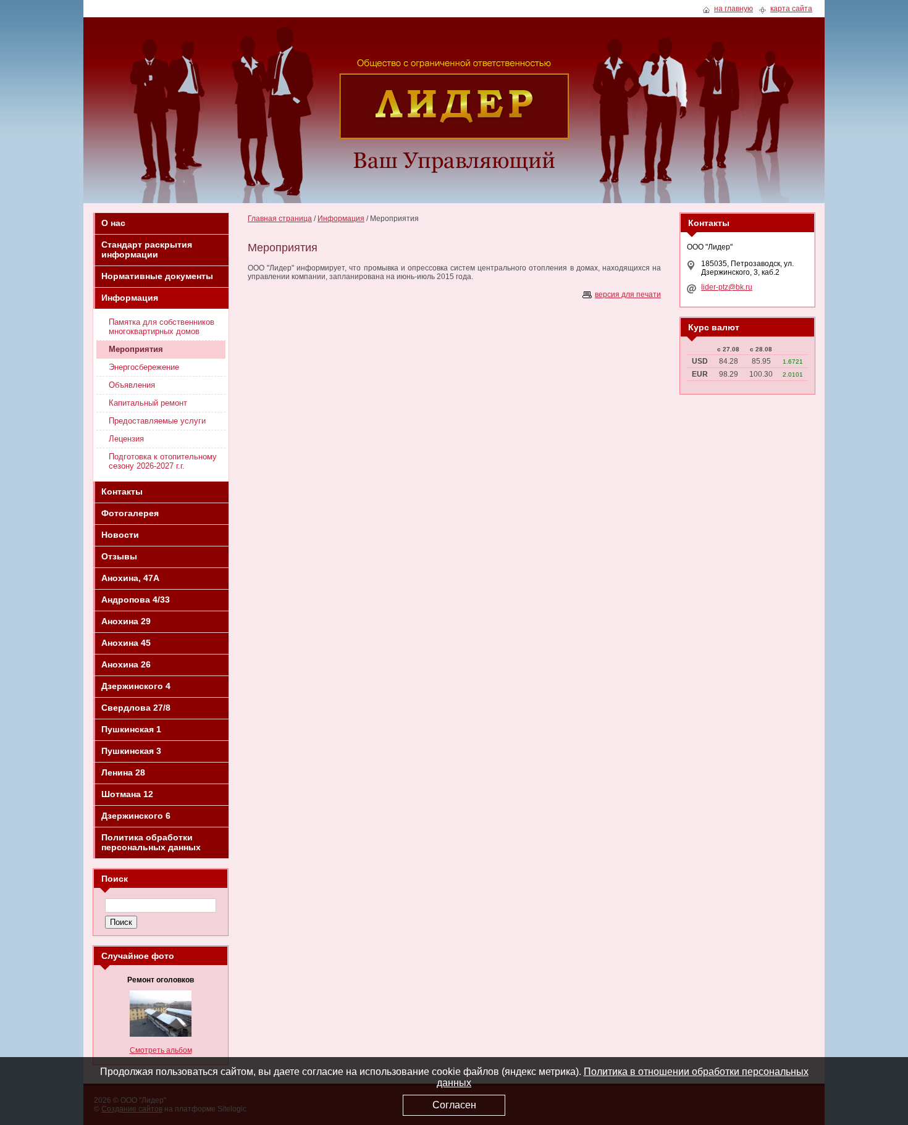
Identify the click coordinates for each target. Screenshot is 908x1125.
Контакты (122, 491)
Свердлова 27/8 (135, 708)
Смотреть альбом (161, 1050)
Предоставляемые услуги (157, 420)
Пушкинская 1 (131, 729)
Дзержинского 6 (135, 816)
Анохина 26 (126, 664)
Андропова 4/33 (135, 599)
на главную (733, 9)
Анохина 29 (126, 621)
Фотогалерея (130, 513)
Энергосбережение (144, 367)
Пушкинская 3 (131, 751)
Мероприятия (136, 349)
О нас (113, 223)
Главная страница (280, 218)
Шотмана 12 (127, 794)
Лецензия (126, 438)
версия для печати (628, 294)
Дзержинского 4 (135, 686)
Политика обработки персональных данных (151, 842)
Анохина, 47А (130, 578)
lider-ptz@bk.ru (726, 287)
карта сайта (791, 9)
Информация (129, 298)
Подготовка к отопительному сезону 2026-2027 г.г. (163, 461)
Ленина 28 (123, 772)
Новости (120, 535)
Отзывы (119, 556)
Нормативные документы (157, 276)
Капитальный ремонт (148, 403)
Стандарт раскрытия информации (146, 249)
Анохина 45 (126, 643)
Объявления (132, 385)
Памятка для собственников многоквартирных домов (161, 326)
